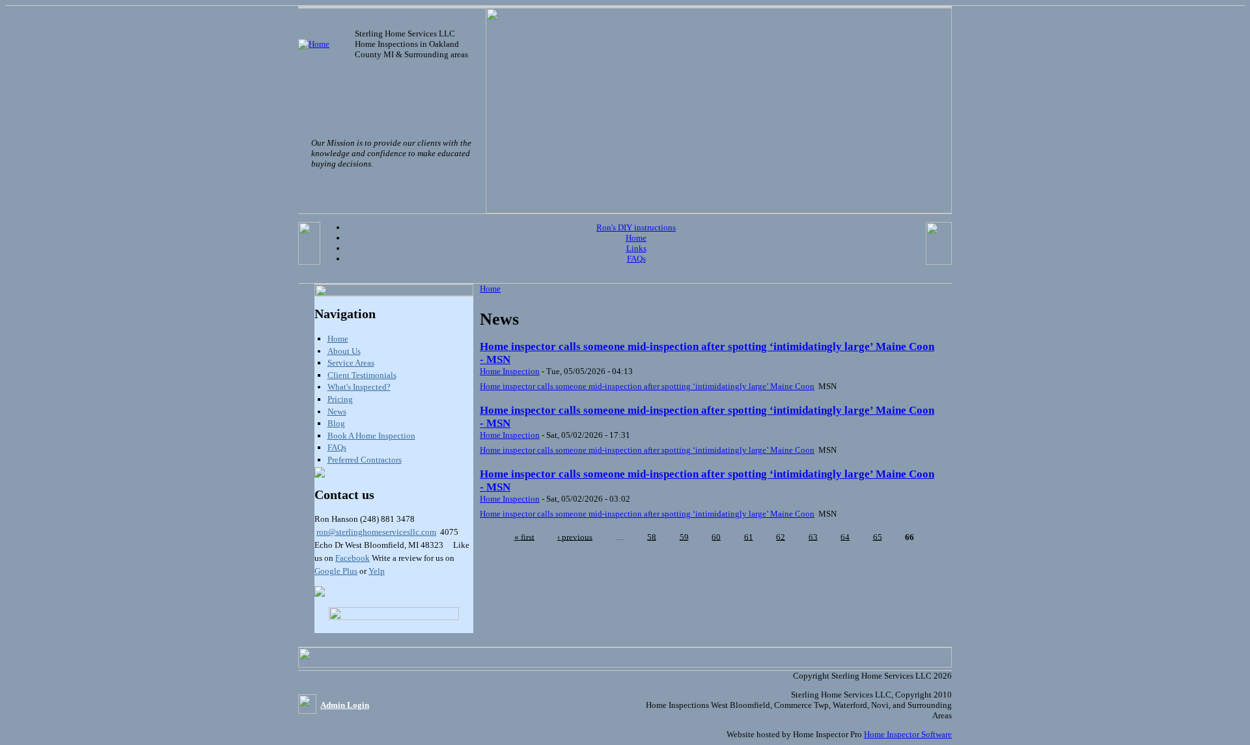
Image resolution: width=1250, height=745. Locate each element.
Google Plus (335, 571)
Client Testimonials (361, 375)
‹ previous (574, 536)
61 (748, 536)
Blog (336, 423)
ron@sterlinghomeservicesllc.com (376, 532)
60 (716, 536)
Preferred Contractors (364, 460)
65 (877, 536)
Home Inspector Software (908, 734)
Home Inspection (510, 371)
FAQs (636, 259)
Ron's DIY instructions (636, 227)
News (336, 411)
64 (845, 536)
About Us (344, 351)
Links (636, 248)
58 (651, 536)
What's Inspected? (359, 387)
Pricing (340, 399)
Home (636, 238)
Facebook (352, 558)
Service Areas (350, 363)
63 (813, 536)
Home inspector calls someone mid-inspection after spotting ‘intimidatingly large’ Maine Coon (647, 386)
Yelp (376, 571)
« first (524, 536)
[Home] (313, 44)
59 (684, 536)
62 (780, 536)
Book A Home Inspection (371, 435)
